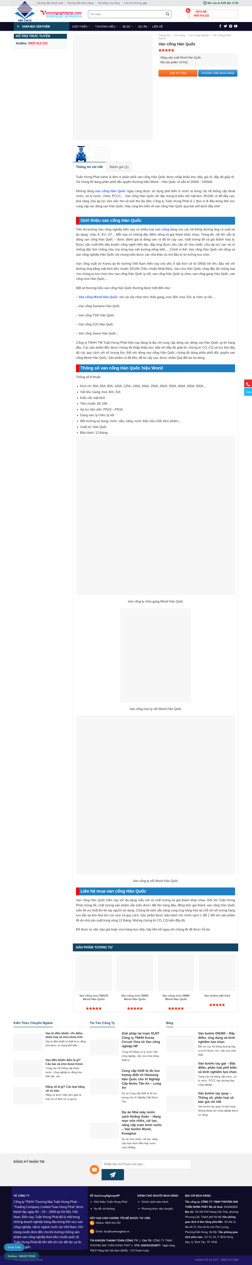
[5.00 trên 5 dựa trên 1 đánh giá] (198, 50)
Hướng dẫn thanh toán (50, 3)
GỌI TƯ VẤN (178, 73)
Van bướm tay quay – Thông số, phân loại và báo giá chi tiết (215, 1097)
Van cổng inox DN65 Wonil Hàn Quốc (176, 997)
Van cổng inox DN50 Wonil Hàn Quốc (134, 997)
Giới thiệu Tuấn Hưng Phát (110, 1201)
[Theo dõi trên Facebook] (220, 26)
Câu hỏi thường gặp (135, 3)
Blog (169, 1023)
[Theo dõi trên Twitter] (225, 26)
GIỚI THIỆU (79, 26)
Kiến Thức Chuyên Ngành (33, 1023)
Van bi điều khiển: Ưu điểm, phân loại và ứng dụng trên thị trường (64, 1037)
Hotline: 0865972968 (21, 1256)
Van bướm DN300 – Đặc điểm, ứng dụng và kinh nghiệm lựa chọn (216, 1038)
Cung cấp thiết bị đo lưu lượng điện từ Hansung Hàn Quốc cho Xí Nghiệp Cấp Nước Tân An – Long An (141, 1079)
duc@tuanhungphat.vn (116, 1231)
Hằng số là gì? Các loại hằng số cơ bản (65, 1088)
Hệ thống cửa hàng (109, 3)
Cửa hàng (179, 35)
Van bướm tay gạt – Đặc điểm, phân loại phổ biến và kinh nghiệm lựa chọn (217, 1068)
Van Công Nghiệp (199, 35)
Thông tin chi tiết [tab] (89, 167)
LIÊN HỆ (157, 26)
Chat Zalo (14, 1247)
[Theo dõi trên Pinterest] (230, 26)
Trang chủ (164, 35)
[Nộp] (167, 14)
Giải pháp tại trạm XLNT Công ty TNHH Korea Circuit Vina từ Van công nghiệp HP (141, 1040)
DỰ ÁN (142, 26)
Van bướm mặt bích (217, 995)
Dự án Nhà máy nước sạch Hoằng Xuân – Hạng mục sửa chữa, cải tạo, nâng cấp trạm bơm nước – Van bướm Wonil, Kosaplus (142, 1122)
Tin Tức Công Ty (102, 1023)
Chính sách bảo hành (155, 1201)
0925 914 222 (112, 1222)
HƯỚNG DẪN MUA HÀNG (218, 73)
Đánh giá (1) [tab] (119, 167)
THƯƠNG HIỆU (105, 26)
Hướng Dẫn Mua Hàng (80, 3)
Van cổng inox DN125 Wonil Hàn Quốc (93, 997)
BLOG (126, 26)
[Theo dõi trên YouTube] (235, 26)
